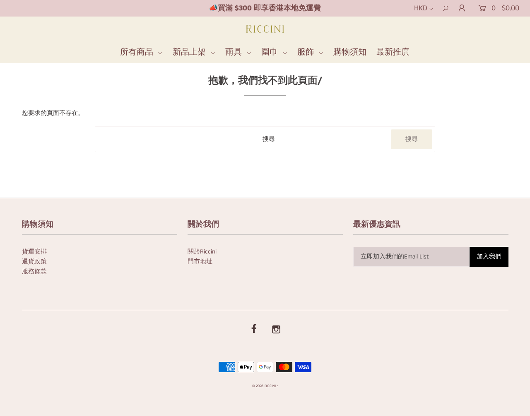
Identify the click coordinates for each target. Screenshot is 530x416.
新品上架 (190, 52)
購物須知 (349, 52)
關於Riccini (202, 251)
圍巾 (270, 52)
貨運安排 (34, 251)
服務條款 (34, 271)
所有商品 (138, 52)
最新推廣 (393, 52)
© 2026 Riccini (264, 386)
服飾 (306, 52)
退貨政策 (34, 261)
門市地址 (200, 261)
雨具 (234, 52)
